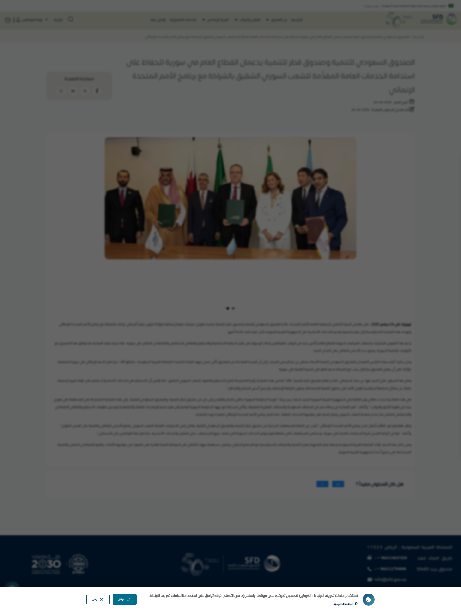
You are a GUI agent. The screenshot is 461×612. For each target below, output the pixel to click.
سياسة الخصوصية (343, 603)
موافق (121, 599)
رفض (94, 599)
